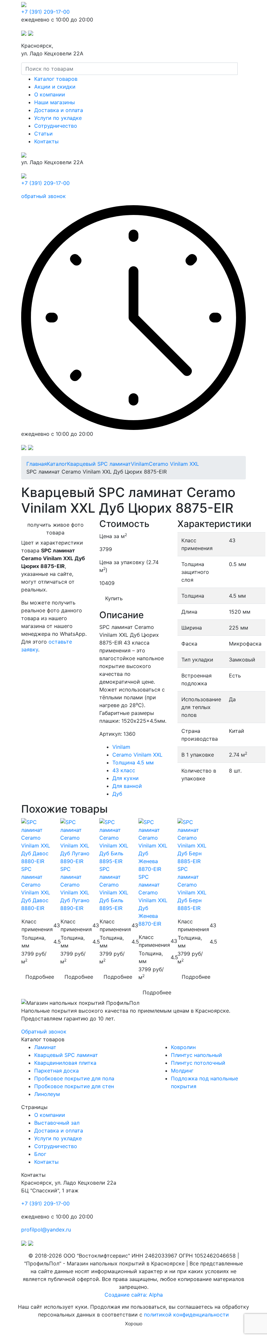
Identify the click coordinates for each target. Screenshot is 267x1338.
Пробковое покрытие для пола (74, 1078)
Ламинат (45, 1047)
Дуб (117, 793)
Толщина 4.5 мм (133, 762)
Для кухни (125, 778)
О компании (49, 94)
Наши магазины (54, 102)
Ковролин (183, 1047)
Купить (114, 598)
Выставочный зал (56, 1122)
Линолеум (47, 1094)
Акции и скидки (55, 86)
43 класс (123, 770)
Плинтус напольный (196, 1055)
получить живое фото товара (55, 528)
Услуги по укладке (58, 118)
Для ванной (127, 786)
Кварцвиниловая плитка (65, 1063)
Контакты (46, 141)
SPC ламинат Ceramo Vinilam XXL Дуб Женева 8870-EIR (152, 900)
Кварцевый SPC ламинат (66, 1055)
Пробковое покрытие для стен (74, 1086)
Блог (40, 1154)
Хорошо (133, 1323)
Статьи (43, 133)
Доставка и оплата (58, 110)
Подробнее (39, 977)
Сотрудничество (55, 125)
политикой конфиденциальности (186, 1314)
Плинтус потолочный (198, 1063)
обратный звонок (43, 196)
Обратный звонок (43, 1031)
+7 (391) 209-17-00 (45, 11)
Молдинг (182, 1070)
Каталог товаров (55, 79)
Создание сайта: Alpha (134, 1294)
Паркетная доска (56, 1070)
